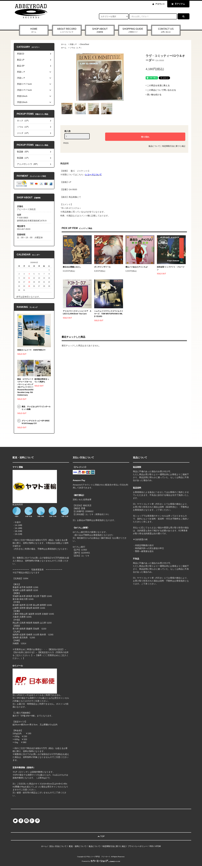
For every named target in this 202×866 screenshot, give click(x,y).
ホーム (63, 44)
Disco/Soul (84, 44)
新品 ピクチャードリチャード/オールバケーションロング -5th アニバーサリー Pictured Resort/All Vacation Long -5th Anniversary (25, 387)
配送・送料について (77, 846)
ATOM (158, 846)
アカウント (160, 4)
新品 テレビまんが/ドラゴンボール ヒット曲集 (36, 408)
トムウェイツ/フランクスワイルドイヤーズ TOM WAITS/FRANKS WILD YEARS (108, 313)
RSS (151, 846)
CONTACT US (166, 30)
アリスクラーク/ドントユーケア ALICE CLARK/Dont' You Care (77, 312)
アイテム (180, 4)
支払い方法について (58, 846)
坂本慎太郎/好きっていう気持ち (41, 380)
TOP (102, 836)
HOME (33, 30)
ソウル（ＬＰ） (76, 48)
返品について (154, 146)
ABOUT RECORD (66, 30)
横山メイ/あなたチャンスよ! (137, 267)
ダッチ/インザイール (102, 267)
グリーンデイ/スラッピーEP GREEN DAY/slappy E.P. (36, 422)
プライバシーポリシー (137, 846)
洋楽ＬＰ (73, 44)
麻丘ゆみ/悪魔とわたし (72, 267)
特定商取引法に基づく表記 (173, 146)
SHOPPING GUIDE (132, 30)
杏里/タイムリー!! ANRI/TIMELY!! (31, 350)
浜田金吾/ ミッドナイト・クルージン (170, 268)
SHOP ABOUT (100, 30)
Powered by (86, 861)
